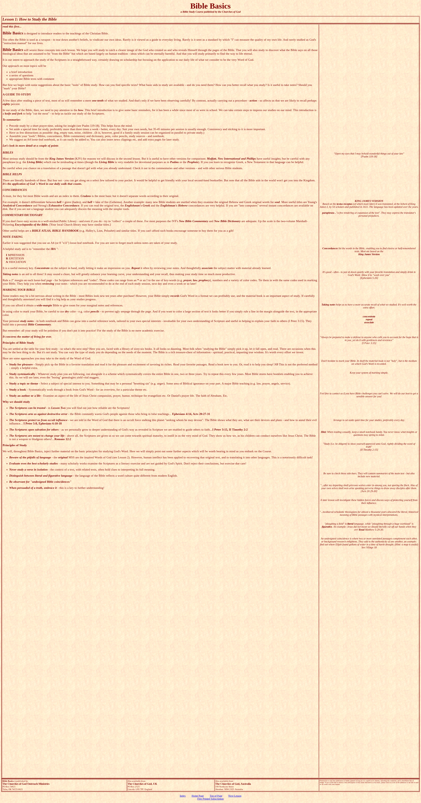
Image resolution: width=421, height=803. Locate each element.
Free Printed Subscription (210, 798)
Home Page (198, 795)
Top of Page (216, 795)
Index (183, 795)
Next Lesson (234, 795)
